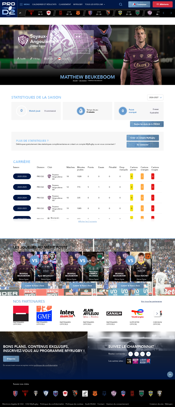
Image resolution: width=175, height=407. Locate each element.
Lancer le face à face (34, 285)
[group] (40, 13)
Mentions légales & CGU (13, 403)
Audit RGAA (90, 403)
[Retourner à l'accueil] (8, 8)
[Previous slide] (163, 13)
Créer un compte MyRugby (142, 137)
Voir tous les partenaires (151, 301)
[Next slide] (171, 13)
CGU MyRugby (31, 403)
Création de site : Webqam (161, 404)
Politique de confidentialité (52, 403)
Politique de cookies (74, 403)
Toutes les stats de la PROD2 (147, 124)
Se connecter (143, 144)
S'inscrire (11, 358)
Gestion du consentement (117, 404)
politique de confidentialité (46, 365)
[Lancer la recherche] (121, 4)
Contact (101, 403)
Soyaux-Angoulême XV (46, 39)
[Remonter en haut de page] (170, 374)
